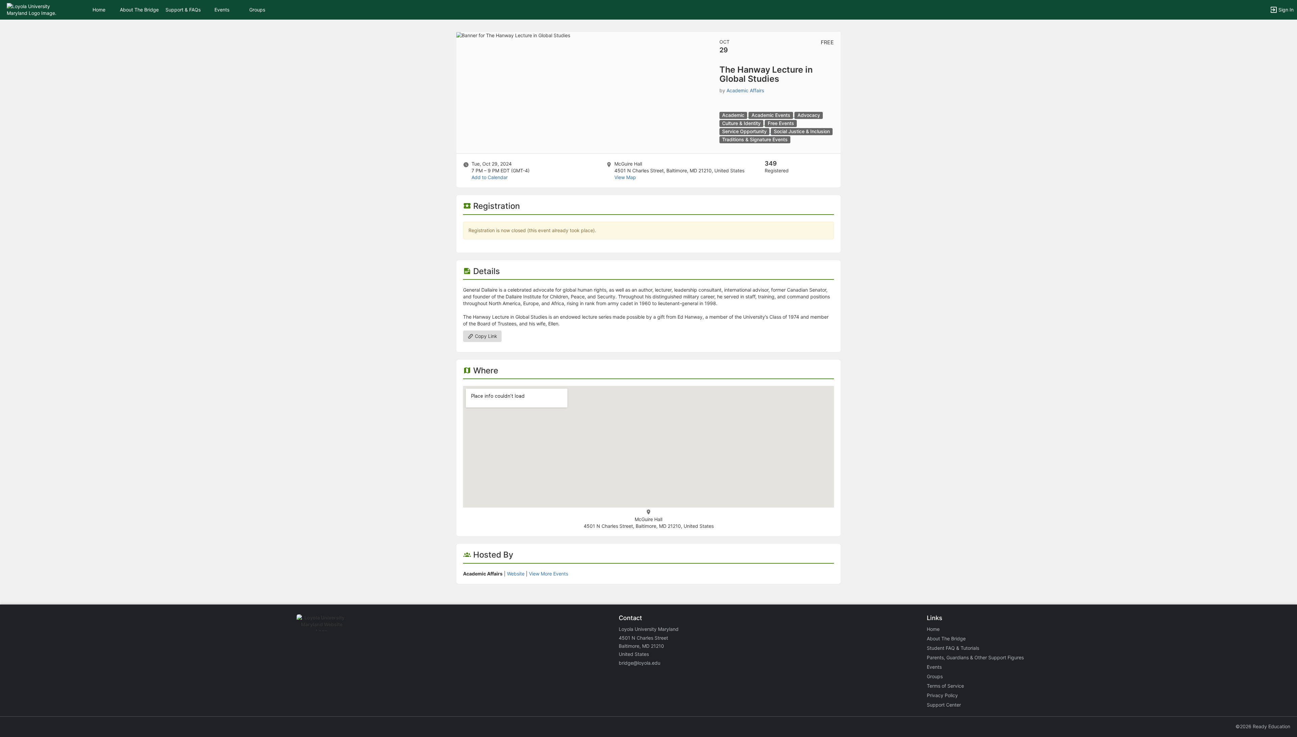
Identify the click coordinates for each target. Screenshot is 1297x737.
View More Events (548, 573)
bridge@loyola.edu (639, 663)
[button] (34, 9)
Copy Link (485, 336)
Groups (257, 10)
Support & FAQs (183, 10)
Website (516, 573)
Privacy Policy (942, 695)
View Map (625, 177)
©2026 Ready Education (1263, 726)
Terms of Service (945, 686)
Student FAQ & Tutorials (953, 648)
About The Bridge (139, 10)
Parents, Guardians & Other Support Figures (975, 657)
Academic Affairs (745, 90)
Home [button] (99, 10)
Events (221, 10)
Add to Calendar (490, 177)
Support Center (944, 705)
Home (933, 629)
